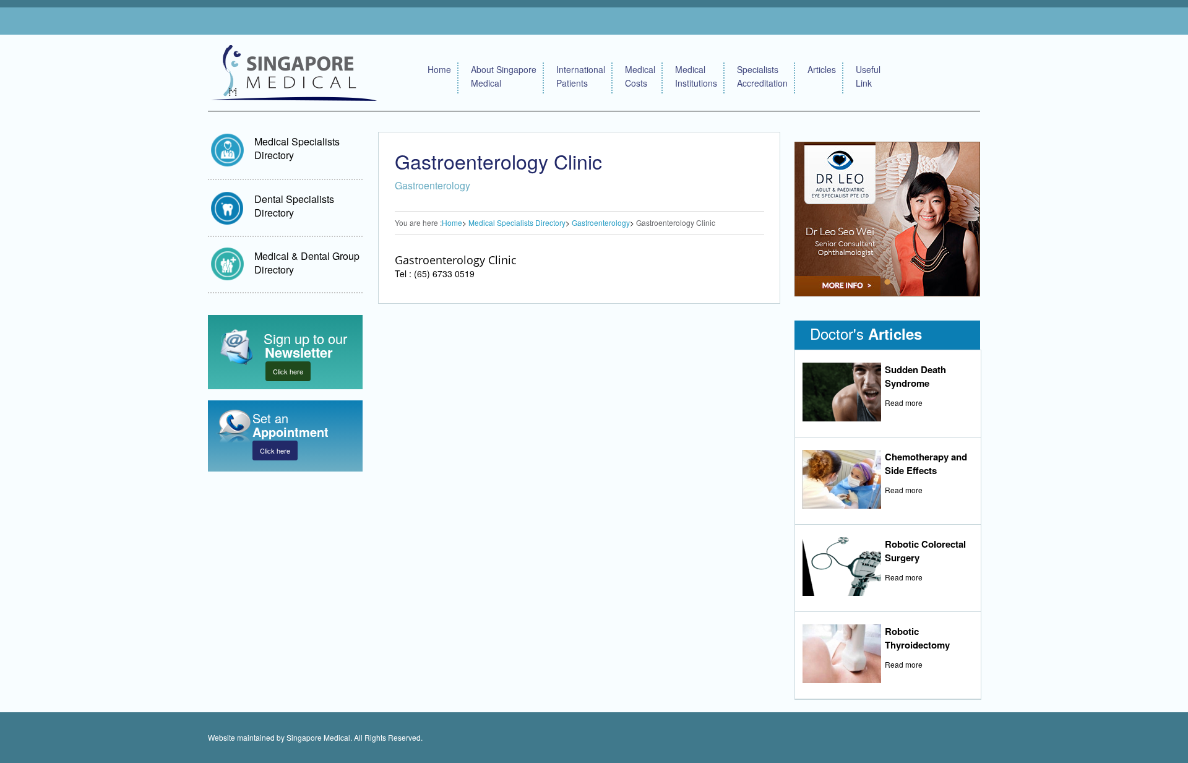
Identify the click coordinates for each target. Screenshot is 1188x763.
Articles (821, 69)
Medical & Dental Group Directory (306, 263)
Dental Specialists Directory (294, 206)
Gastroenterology (601, 222)
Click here (288, 371)
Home (439, 69)
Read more (904, 402)
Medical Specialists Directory (297, 148)
